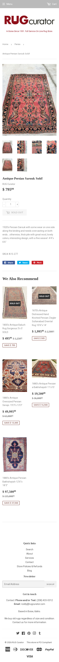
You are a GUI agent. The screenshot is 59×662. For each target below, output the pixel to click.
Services (29, 558)
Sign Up (50, 584)
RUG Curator (18, 642)
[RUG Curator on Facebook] (23, 633)
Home (5, 44)
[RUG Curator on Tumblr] (39, 633)
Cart (54, 4)
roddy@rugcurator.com (33, 604)
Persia (17, 44)
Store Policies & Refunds (29, 566)
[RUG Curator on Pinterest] (29, 633)
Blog (29, 570)
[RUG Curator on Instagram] (34, 633)
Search (29, 549)
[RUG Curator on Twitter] (18, 633)
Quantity (6, 199)
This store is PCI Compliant (39, 642)
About (29, 553)
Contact (29, 562)
